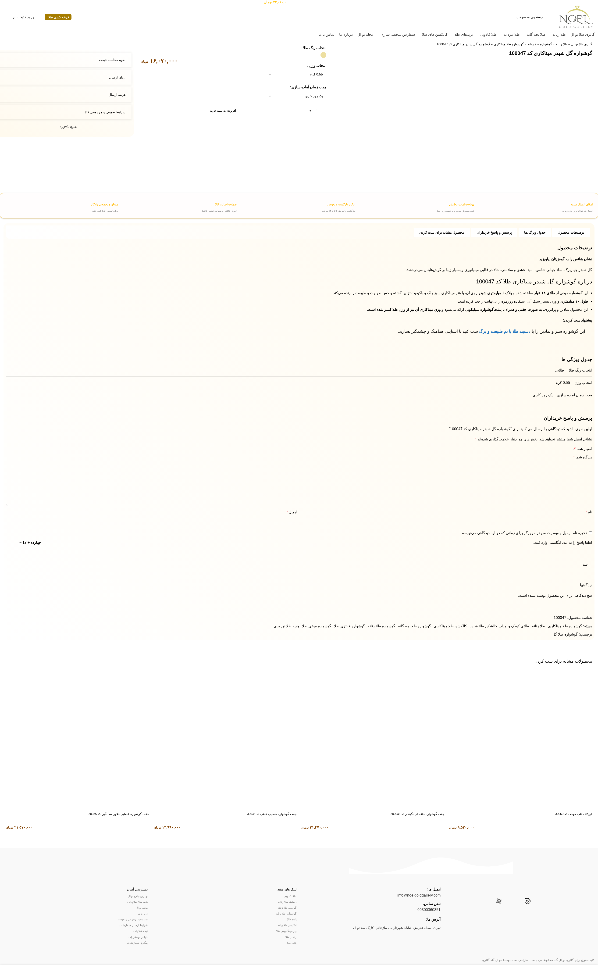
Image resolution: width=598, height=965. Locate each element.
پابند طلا (291, 919)
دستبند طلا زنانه (287, 902)
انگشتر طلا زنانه (287, 925)
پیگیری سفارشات (137, 942)
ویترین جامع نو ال (137, 896)
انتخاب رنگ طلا (314, 48)
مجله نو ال (141, 907)
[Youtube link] (546, 902)
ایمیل (291, 512)
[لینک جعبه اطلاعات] (534, 205)
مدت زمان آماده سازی (308, 87)
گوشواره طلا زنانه (539, 44)
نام (588, 512)
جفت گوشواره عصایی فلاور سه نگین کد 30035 (119, 814)
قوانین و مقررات (137, 937)
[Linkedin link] (41, 127)
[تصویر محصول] (520, 738)
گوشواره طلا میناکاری (509, 44)
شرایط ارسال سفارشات (133, 925)
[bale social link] (527, 902)
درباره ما (142, 913)
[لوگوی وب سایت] (575, 17)
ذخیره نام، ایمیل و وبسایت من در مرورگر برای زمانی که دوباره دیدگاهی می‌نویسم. (524, 533)
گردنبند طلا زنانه (287, 907)
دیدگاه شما (582, 457)
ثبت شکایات (140, 931)
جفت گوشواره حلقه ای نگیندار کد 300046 (418, 814)
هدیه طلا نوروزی (286, 626)
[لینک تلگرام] (35, 127)
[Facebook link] (57, 127)
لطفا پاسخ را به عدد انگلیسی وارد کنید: (562, 542)
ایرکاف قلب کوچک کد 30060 (573, 814)
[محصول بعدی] (5, 42)
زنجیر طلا (290, 937)
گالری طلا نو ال (581, 44)
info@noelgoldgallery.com (419, 895)
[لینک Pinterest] (46, 127)
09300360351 (429, 910)
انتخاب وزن (317, 66)
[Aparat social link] (499, 902)
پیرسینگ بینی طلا (286, 931)
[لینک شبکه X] (51, 127)
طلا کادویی (290, 896)
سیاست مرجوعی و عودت (132, 919)
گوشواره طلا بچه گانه (414, 626)
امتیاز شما (583, 449)
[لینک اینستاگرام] (555, 902)
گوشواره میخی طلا (316, 626)
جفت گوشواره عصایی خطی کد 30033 (272, 814)
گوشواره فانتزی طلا (349, 626)
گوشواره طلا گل (565, 634)
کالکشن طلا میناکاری (450, 626)
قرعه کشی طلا (58, 17)
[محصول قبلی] (14, 42)
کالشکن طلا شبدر (483, 626)
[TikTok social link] (508, 902)
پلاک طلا (291, 942)
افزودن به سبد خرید (223, 110)
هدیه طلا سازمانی (137, 902)
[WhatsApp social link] (517, 902)
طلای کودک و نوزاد (514, 626)
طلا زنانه (561, 44)
